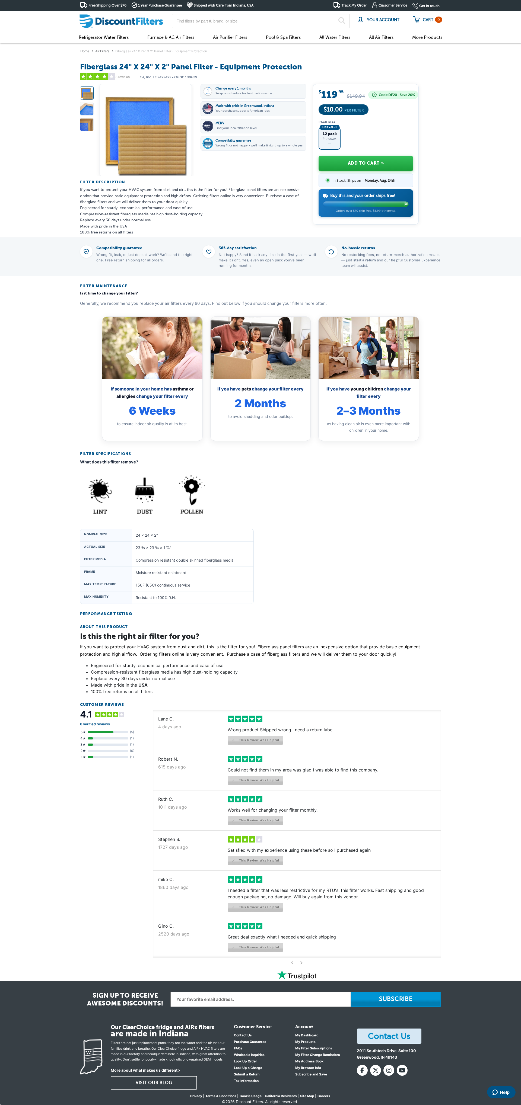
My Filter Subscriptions (313, 1048)
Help (505, 1092)
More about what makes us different (144, 1070)
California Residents (281, 1096)
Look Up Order (245, 1061)
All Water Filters (334, 37)
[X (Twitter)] (375, 1070)
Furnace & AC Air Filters (170, 37)
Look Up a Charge (248, 1068)
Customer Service (393, 5)
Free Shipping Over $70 (107, 5)
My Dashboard (307, 1035)
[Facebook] (362, 1070)
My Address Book (309, 1061)
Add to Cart (366, 163)
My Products (305, 1042)
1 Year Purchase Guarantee (160, 5)
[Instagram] (388, 1070)
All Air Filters (381, 37)
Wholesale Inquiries (249, 1055)
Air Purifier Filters (230, 37)
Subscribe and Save (311, 1074)
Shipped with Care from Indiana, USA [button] (223, 5)
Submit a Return (246, 1074)
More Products (427, 37)
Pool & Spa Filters (283, 37)
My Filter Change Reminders (317, 1055)
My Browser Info (308, 1068)
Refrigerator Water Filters (104, 37)
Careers (323, 1096)
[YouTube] (402, 1070)
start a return (364, 260)
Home (84, 51)
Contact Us (243, 1035)
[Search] (342, 21)
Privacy (196, 1096)
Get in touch (429, 6)
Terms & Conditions (220, 1096)
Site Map (307, 1096)
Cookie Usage (251, 1096)
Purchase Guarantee (250, 1042)
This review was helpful (258, 740)
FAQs (238, 1048)
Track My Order (354, 5)
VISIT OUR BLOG (154, 1082)
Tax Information (246, 1081)
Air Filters (102, 51)
